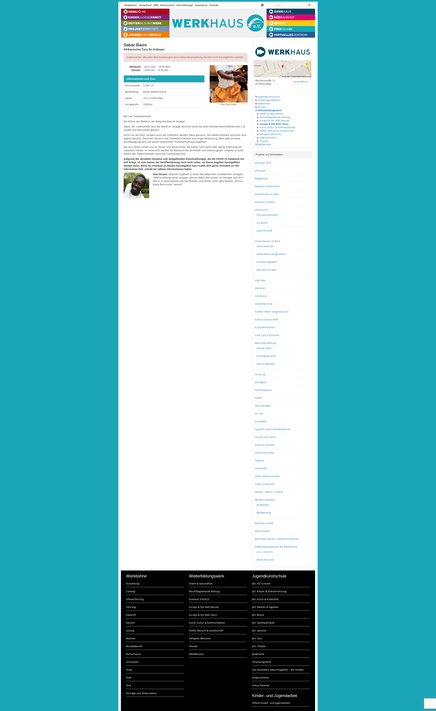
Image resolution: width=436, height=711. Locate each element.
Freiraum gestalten (267, 215)
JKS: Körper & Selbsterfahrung (269, 591)
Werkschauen (262, 531)
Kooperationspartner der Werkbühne (276, 546)
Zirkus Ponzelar (261, 685)
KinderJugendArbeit (269, 100)
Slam (129, 677)
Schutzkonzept (184, 5)
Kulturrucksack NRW (266, 319)
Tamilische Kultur (265, 452)
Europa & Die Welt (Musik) (274, 120)
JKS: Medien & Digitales (265, 607)
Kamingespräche (266, 356)
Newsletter (130, 5)
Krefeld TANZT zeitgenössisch (272, 311)
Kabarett (131, 614)
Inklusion (260, 288)
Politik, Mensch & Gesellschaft (277, 130)
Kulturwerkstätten (265, 327)
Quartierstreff (264, 230)
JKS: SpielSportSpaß (263, 622)
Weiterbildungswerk (270, 110)
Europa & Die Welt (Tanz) (274, 124)
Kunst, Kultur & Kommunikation (278, 127)
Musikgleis (261, 382)
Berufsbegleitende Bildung (275, 117)
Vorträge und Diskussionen (141, 693)
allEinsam (260, 170)
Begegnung (261, 178)
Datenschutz (167, 5)
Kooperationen (260, 677)
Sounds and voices (265, 437)
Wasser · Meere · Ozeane (269, 491)
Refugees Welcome (270, 134)
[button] (256, 96)
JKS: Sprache (259, 630)
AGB (155, 5)
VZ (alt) (262, 107)
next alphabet (263, 405)
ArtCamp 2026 (263, 162)
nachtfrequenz (263, 390)
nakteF (258, 397)
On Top (259, 413)
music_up (260, 374)
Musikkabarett (134, 646)
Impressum (201, 5)
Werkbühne (264, 144)
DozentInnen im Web (267, 194)
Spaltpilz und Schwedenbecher (272, 429)
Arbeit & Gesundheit (271, 113)
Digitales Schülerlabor (267, 186)
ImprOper (260, 280)
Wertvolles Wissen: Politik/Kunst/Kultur (277, 538)
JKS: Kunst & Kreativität (265, 599)
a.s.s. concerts (264, 551)
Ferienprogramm (261, 661)
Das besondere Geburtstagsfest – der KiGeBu (278, 669)
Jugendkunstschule (269, 96)
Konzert (130, 622)
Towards (259, 460)
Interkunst (261, 296)
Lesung (130, 630)
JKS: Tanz (257, 638)
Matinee (130, 638)
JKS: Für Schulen (261, 583)
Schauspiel (132, 661)
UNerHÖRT (261, 468)
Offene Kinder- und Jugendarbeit (271, 703)
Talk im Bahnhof (265, 363)
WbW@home (263, 512)
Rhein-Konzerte (265, 559)
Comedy (130, 591)
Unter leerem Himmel (267, 476)
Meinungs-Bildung (265, 343)
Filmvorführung (135, 599)
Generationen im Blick (267, 241)
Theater (264, 141)
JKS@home (262, 504)
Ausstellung (132, 583)
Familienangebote (266, 262)
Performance (133, 654)
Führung (131, 607)
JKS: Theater (259, 646)
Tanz (128, 685)
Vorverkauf (145, 5)
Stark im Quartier (265, 444)
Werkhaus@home (265, 499)
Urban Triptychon (265, 484)
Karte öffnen (300, 81)
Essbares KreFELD (265, 202)
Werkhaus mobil (264, 523)
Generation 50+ (265, 246)
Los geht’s (262, 222)
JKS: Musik (258, 614)
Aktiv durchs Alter (266, 269)
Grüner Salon (264, 348)
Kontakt (214, 5)
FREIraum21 (261, 209)
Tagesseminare (268, 137)
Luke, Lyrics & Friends (267, 335)
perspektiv (261, 421)
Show (129, 669)
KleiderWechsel (263, 303)
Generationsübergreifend (271, 254)
